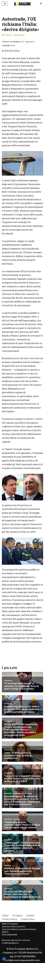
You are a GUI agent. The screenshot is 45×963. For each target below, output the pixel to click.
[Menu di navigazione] (5, 3)
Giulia (8, 35)
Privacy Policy (9, 919)
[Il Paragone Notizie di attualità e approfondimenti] (22, 3)
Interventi (19, 35)
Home (5, 915)
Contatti (30, 915)
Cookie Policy (28, 919)
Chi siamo (17, 915)
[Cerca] (41, 3)
